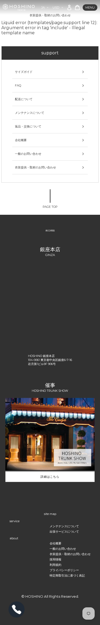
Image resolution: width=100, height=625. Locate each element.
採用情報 (55, 559)
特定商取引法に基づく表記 (67, 575)
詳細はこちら (50, 477)
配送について (24, 99)
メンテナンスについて (29, 113)
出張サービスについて (64, 531)
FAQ (18, 85)
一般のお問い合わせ (28, 154)
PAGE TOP (50, 207)
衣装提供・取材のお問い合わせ (35, 167)
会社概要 (21, 140)
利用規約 (55, 565)
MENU (90, 7)
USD (56, 7)
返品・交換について (28, 126)
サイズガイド (24, 72)
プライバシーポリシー (64, 570)
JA (43, 7)
